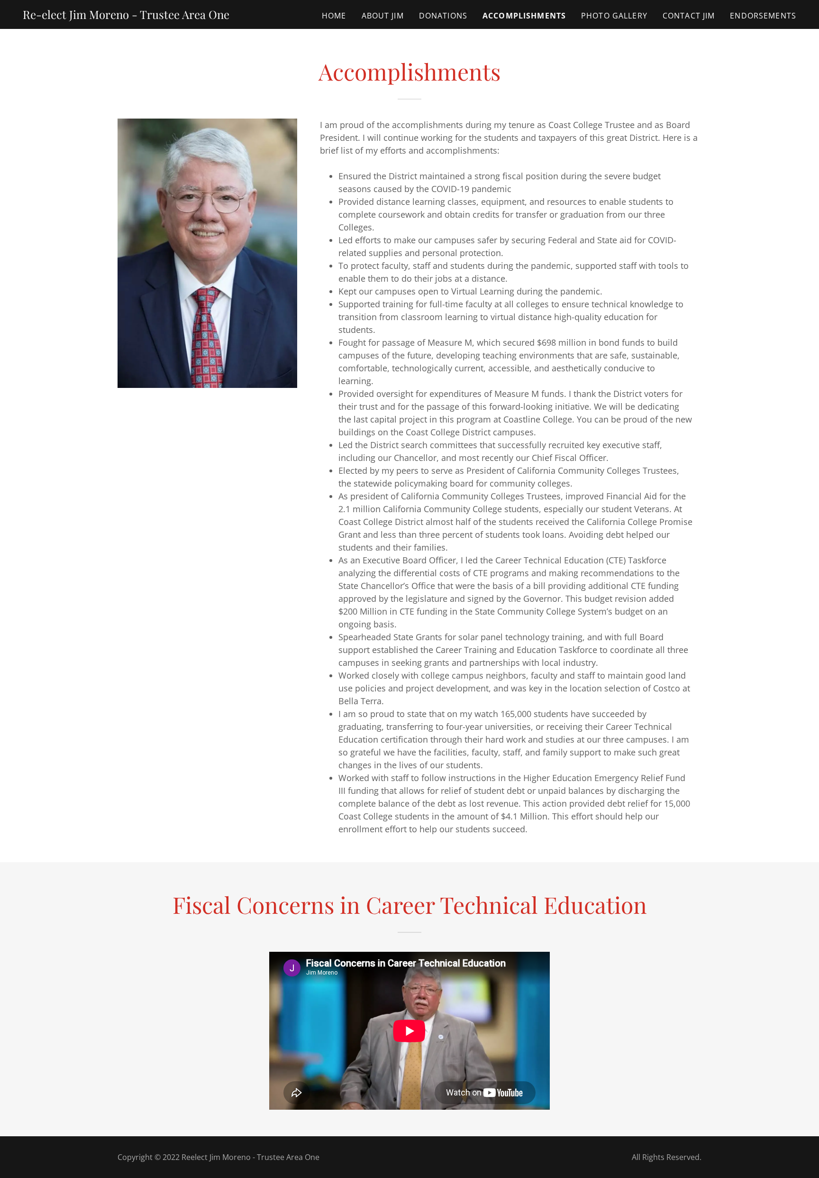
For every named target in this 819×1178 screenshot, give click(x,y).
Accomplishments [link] (524, 15)
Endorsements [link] (763, 15)
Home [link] (334, 15)
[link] (126, 15)
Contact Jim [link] (689, 15)
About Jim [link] (383, 15)
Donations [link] (443, 15)
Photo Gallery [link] (614, 15)
